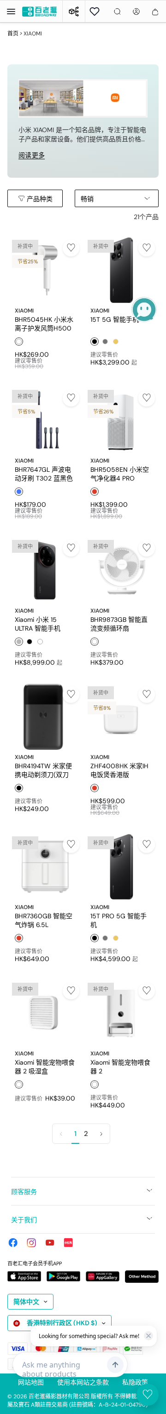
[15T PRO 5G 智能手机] (121, 867)
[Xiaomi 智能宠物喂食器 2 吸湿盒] (45, 1013)
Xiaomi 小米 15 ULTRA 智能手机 (37, 623)
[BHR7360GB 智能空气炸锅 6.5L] (45, 867)
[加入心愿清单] (71, 248)
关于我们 (24, 1220)
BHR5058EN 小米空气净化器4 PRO (119, 473)
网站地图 (31, 1382)
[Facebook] (12, 1242)
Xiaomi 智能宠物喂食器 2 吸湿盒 (45, 1066)
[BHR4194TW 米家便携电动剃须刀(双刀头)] (45, 717)
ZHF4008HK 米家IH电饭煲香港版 (119, 770)
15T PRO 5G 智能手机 (118, 920)
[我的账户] (136, 11)
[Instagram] (31, 1242)
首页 (12, 33)
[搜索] (117, 11)
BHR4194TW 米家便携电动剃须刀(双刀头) (43, 770)
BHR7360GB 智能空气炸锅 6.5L (43, 920)
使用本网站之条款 (83, 1382)
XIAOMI (24, 310)
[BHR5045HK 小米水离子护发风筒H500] (45, 270)
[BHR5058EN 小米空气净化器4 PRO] (121, 420)
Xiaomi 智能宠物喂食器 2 (120, 1066)
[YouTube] (49, 1242)
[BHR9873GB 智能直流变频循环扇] (121, 570)
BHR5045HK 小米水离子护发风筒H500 (44, 323)
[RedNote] (68, 1242)
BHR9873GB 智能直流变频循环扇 (119, 623)
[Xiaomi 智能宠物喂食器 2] (121, 1013)
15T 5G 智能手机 (114, 319)
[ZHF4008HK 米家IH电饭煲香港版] (121, 717)
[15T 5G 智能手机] (121, 270)
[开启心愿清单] (94, 11)
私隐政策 (135, 1382)
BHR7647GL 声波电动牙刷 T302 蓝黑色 (44, 473)
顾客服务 (24, 1192)
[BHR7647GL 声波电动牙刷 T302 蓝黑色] (45, 420)
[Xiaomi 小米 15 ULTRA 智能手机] (45, 570)
